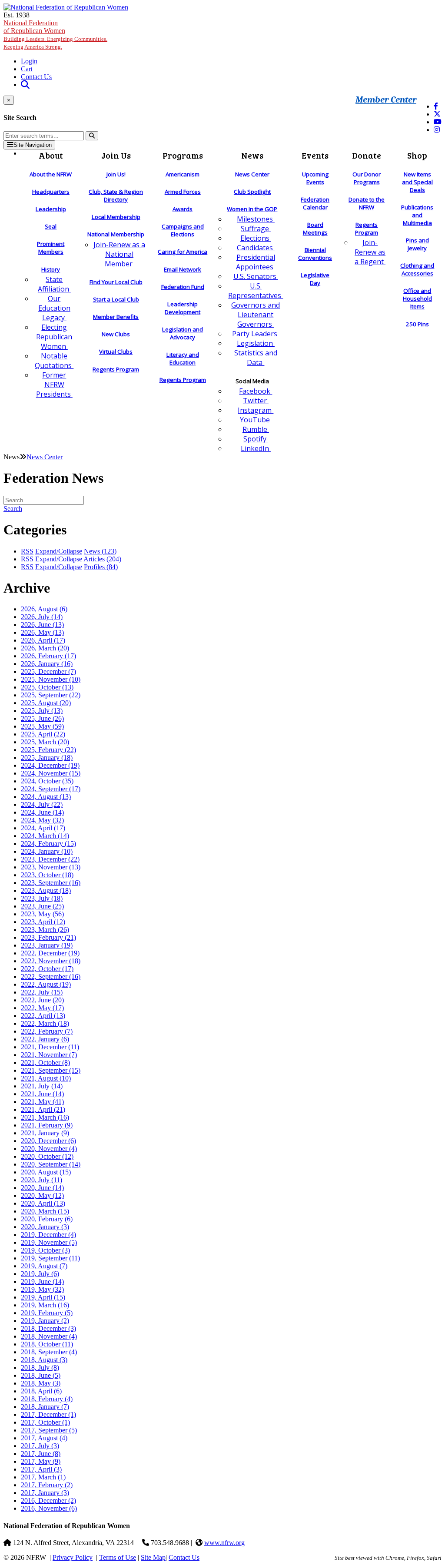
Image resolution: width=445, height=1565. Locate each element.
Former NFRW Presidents (54, 384)
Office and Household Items (417, 298)
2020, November (49, 1148)
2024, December (50, 765)
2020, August (46, 1172)
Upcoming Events (315, 178)
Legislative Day (315, 279)
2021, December (50, 1047)
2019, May (42, 1289)
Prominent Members (50, 247)
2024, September (50, 788)
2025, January (47, 757)
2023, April (43, 921)
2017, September (49, 1430)
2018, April (41, 1391)
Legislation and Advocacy (182, 333)
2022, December (50, 953)
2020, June (42, 1187)
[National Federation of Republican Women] (65, 7)
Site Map (153, 1557)
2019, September (50, 1258)
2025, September (50, 695)
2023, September (50, 882)
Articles (102, 559)
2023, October (47, 875)
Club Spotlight (252, 192)
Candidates (256, 247)
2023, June (42, 906)
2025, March (45, 742)
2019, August (44, 1266)
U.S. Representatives (255, 290)
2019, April (43, 1297)
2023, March (45, 929)
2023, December (50, 859)
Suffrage (256, 228)
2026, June (42, 624)
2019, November (49, 1242)
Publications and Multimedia (417, 215)
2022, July (42, 992)
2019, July (40, 1273)
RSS (27, 551)
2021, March (45, 1117)
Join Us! (116, 174)
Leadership (51, 209)
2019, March (45, 1305)
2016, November (49, 1508)
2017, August (44, 1438)
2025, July (42, 710)
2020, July (41, 1180)
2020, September (50, 1164)
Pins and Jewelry (417, 244)
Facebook (255, 391)
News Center (252, 174)
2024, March (45, 835)
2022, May (42, 1007)
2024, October (47, 781)
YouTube (256, 419)
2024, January (47, 851)
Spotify (255, 439)
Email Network (182, 269)
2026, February (48, 656)
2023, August (46, 890)
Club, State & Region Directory (116, 195)
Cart (27, 69)
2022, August (46, 984)
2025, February (48, 749)
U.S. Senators (255, 276)
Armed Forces (183, 192)
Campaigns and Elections (183, 230)
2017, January (45, 1492)
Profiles (101, 566)
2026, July (42, 616)
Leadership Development (182, 308)
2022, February (47, 1031)
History (50, 269)
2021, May (42, 1101)
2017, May (40, 1461)
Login (29, 61)
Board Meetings (315, 228)
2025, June (42, 718)
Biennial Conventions (315, 254)
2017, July (40, 1445)
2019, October (45, 1250)
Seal (50, 226)
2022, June (42, 1000)
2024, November (50, 773)
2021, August (46, 1078)
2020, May (42, 1195)
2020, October (47, 1156)
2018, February (47, 1399)
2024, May (42, 820)
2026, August (44, 609)
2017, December (48, 1414)
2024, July (42, 804)
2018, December (48, 1328)
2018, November (49, 1336)
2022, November (50, 961)
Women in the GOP (252, 209)
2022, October (47, 968)
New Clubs (116, 334)
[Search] (92, 135)
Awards (183, 209)
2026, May (42, 632)
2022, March (45, 1023)
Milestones (256, 219)
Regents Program (116, 369)
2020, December (48, 1140)
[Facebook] (436, 106)
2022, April (43, 1015)
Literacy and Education (182, 358)
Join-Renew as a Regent (370, 252)
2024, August (46, 796)
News (100, 551)
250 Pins (417, 324)
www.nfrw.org (224, 1542)
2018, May (40, 1383)
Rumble (255, 429)
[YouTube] (438, 122)
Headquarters (51, 192)
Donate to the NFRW (367, 203)
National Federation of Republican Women (55, 34)
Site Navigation (32, 145)
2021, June (42, 1093)
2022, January (45, 1039)
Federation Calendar (315, 203)
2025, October (47, 687)
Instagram (255, 410)
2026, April (43, 640)
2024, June (42, 812)
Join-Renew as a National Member (119, 254)
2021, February (47, 1125)
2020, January (45, 1226)
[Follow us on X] (437, 114)
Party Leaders (255, 333)
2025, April (43, 734)
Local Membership (116, 217)
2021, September (50, 1070)
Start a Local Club (116, 299)
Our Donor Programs (366, 178)
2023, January (47, 945)
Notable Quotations (54, 360)
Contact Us (36, 76)
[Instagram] (437, 129)
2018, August (44, 1359)
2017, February (47, 1485)
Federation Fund (182, 287)
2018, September (49, 1352)
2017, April (41, 1469)
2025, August (46, 702)
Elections (255, 238)
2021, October (45, 1062)
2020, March (45, 1211)
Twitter (256, 400)
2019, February (47, 1312)
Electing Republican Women (54, 336)
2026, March (45, 648)
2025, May (42, 726)
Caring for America (182, 251)
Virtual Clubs (116, 351)
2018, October (47, 1344)
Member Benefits (116, 317)
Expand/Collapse (58, 551)
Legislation (256, 343)
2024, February (48, 843)
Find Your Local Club (116, 282)
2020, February (47, 1219)
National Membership (115, 234)
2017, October (45, 1422)
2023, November (50, 867)
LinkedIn (256, 448)
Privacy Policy (73, 1557)
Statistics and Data (255, 357)
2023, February (48, 937)
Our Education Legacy (54, 308)
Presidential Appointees (255, 262)
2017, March (43, 1477)
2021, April (43, 1109)
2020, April (43, 1203)
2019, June (42, 1281)
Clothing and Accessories (417, 269)
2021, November (49, 1054)
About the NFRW (51, 174)
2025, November (50, 679)
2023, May (42, 914)
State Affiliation (54, 284)
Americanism (182, 174)
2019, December (48, 1234)
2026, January (47, 663)
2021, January (45, 1133)
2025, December (48, 671)
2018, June (40, 1375)
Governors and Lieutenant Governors (255, 314)
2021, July (42, 1086)
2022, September (50, 976)
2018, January (45, 1406)
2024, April (43, 828)
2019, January (45, 1320)
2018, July (40, 1367)
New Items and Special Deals (417, 182)
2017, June (40, 1453)
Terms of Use (117, 1557)
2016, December (48, 1500)
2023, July (42, 898)
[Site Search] (25, 84)
